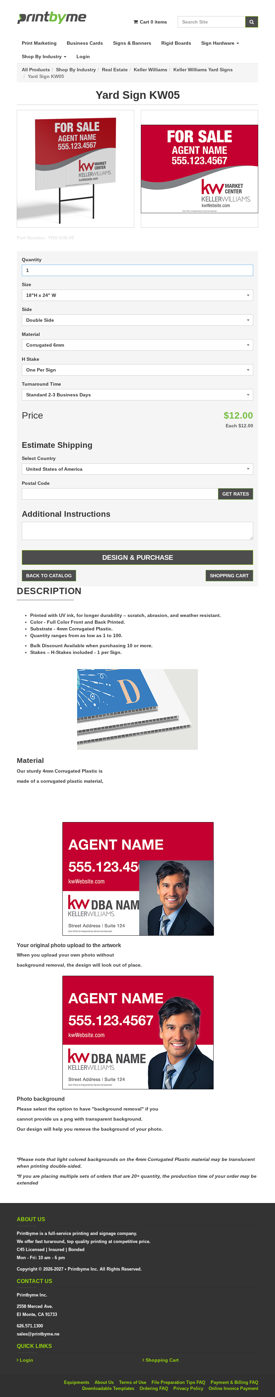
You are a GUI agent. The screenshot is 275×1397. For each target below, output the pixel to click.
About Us (104, 1382)
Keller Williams (150, 69)
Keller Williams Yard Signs (203, 69)
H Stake (30, 359)
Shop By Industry (42, 56)
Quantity (32, 259)
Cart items (153, 22)
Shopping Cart (229, 575)
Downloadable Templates (108, 1388)
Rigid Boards (176, 43)
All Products (36, 69)
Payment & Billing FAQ (234, 1382)
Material (31, 334)
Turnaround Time (41, 384)
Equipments (76, 1382)
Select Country (39, 458)
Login (83, 56)
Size (26, 284)
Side (27, 309)
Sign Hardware (218, 43)
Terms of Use (132, 1382)
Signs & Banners (132, 43)
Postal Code (36, 483)
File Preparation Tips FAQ (178, 1382)
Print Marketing (39, 43)
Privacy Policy (188, 1388)
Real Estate (115, 69)
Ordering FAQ (154, 1388)
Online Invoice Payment (233, 1388)
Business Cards (85, 43)
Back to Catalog (49, 575)
